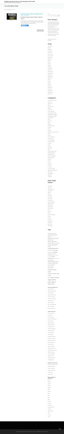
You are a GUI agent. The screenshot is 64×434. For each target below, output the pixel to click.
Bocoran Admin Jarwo (51, 308)
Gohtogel (49, 124)
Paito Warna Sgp (50, 208)
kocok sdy (49, 219)
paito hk (49, 213)
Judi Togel (28, 13)
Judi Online (23, 13)
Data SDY (55, 245)
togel (49, 277)
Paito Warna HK (56, 258)
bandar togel (50, 240)
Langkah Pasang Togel (51, 357)
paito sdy (49, 209)
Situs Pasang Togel (51, 317)
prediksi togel (54, 263)
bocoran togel (9, 9)
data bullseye (50, 244)
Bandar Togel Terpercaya (51, 243)
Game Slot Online (50, 320)
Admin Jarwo (50, 101)
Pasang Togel (32, 13)
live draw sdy (54, 253)
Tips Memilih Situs (51, 334)
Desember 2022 (50, 71)
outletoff (53, 256)
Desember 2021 (50, 90)
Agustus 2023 (50, 58)
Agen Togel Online (51, 106)
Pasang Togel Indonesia (52, 348)
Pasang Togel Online (53, 262)
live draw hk (49, 253)
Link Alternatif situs (51, 332)
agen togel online (53, 235)
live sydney (49, 143)
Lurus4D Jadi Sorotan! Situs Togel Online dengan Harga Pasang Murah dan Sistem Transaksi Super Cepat (53, 23)
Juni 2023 (49, 62)
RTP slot (49, 162)
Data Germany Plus (51, 189)
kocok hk (49, 216)
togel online (52, 280)
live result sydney (55, 255)
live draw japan (50, 225)
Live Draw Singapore (51, 139)
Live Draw (49, 135)
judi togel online (50, 252)
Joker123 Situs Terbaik (51, 338)
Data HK (49, 245)
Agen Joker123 (50, 103)
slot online (50, 267)
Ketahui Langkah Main (51, 353)
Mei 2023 (49, 63)
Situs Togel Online (51, 292)
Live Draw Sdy (50, 198)
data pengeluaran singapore (52, 116)
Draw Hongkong (50, 117)
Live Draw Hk (50, 197)
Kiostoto (49, 133)
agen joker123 (50, 234)
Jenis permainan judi (51, 322)
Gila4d (49, 122)
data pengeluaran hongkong (52, 114)
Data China (49, 187)
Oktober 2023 (50, 57)
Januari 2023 (50, 70)
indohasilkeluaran (53, 248)
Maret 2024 (49, 49)
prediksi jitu (49, 263)
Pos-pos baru (40, 30)
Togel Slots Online (51, 300)
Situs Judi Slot (50, 315)
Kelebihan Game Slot (51, 324)
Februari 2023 (50, 68)
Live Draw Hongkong (51, 136)
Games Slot (49, 120)
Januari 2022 (50, 89)
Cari (48, 13)
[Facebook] (22, 25)
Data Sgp (49, 193)
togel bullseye (50, 171)
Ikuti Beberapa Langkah (51, 328)
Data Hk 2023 (50, 190)
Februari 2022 (50, 87)
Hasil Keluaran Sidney (51, 125)
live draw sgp (50, 255)
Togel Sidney (26, 15)
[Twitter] (24, 25)
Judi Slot (49, 128)
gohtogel (49, 401)
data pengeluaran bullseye (52, 112)
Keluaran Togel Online (51, 368)
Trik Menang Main (51, 359)
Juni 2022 (49, 81)
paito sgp (49, 211)
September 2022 (50, 76)
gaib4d (49, 389)
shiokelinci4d (50, 405)
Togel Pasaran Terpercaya (52, 298)
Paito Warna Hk (50, 205)
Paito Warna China (51, 203)
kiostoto (55, 252)
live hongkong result (51, 141)
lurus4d (49, 144)
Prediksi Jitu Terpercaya (51, 370)
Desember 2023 (50, 54)
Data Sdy (49, 192)
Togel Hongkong (36, 14)
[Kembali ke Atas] (60, 429)
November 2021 (50, 92)
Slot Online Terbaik (51, 306)
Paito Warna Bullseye (51, 201)
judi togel (55, 250)
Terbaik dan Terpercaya (51, 336)
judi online (50, 250)
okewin (49, 412)
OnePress (38, 431)
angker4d (49, 381)
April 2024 (49, 47)
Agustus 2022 (50, 78)
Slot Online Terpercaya (51, 296)
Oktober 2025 (50, 46)
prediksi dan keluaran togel (52, 151)
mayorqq (49, 256)
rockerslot (49, 408)
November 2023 (50, 55)
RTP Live (49, 160)
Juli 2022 (49, 79)
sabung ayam (50, 163)
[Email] (26, 25)
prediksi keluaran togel (51, 152)
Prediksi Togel (50, 372)
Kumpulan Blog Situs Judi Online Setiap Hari (19, 1)
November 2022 (50, 73)
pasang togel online (51, 407)
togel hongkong (54, 277)
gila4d (49, 393)
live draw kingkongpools (51, 214)
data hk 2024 (50, 222)
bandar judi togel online (53, 238)
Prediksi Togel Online (51, 157)
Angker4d (49, 108)
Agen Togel (49, 235)
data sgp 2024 (50, 221)
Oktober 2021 (50, 93)
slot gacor (53, 264)
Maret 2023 (49, 66)
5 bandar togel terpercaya (52, 233)
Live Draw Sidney (50, 138)
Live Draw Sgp (50, 200)
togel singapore (52, 282)
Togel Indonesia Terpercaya (52, 350)
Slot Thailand (50, 167)
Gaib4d (49, 119)
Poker (49, 149)
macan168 (49, 403)
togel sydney (51, 284)
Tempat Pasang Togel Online (52, 170)
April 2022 (49, 84)
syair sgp (49, 414)
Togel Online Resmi (51, 302)
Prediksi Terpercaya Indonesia (52, 364)
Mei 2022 (49, 82)
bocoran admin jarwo (51, 111)
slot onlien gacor (51, 266)
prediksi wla (49, 159)
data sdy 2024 (50, 224)
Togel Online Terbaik (51, 346)
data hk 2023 (52, 245)
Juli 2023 (49, 60)
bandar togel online (52, 241)
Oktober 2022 (50, 74)
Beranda (5, 9)
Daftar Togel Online (51, 330)
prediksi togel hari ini (51, 154)
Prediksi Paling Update (51, 366)
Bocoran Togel (50, 374)
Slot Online (49, 165)
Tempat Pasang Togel (28, 14)
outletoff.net (51, 258)
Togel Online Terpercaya (52, 294)
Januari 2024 (50, 52)
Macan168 (49, 146)
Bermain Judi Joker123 (51, 342)
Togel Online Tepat (51, 355)
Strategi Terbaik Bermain (52, 340)
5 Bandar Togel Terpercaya (52, 100)
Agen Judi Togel (55, 234)
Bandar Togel (50, 109)
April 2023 (49, 65)
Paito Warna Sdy (50, 206)
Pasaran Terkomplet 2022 (52, 304)
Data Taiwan (50, 195)
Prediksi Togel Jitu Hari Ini (52, 155)
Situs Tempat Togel (51, 313)
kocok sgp (49, 217)
